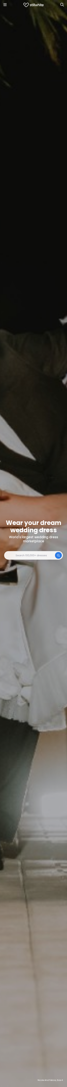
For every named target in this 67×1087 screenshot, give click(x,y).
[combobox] (33, 555)
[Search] (62, 4)
